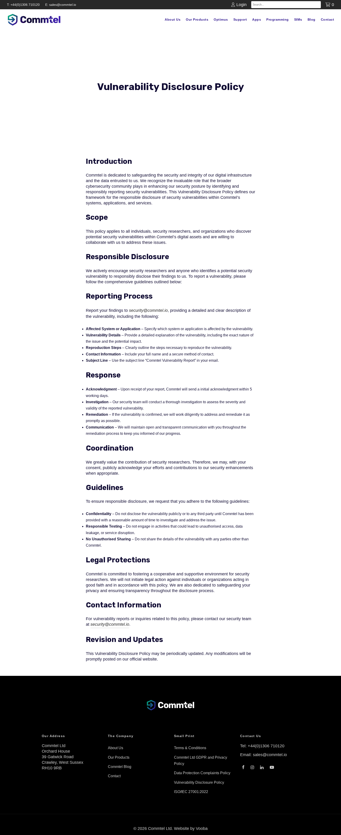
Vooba (202, 828)
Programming (277, 19)
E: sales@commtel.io (60, 4)
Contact (327, 19)
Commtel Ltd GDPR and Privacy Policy (200, 760)
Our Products (197, 19)
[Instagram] (252, 768)
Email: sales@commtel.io (263, 754)
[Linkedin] (261, 768)
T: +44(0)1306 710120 (23, 4)
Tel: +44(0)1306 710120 (262, 746)
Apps (256, 19)
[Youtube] (272, 768)
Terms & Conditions (190, 748)
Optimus (221, 19)
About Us (172, 19)
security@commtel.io (148, 310)
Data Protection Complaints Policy (202, 773)
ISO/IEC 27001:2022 (191, 792)
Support (240, 19)
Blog (311, 19)
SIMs (298, 19)
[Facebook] (243, 768)
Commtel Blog (119, 767)
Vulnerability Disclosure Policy (199, 782)
